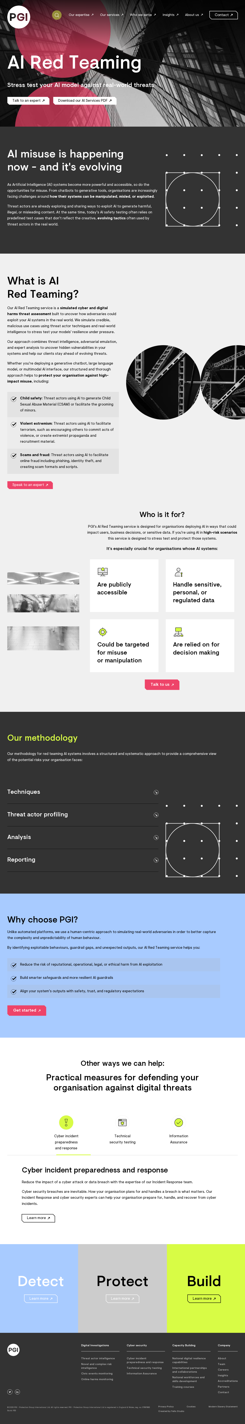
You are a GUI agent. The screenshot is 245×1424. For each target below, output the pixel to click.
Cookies (191, 1407)
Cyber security (137, 1345)
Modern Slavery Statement (223, 1407)
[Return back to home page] (13, 1350)
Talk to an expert (26, 101)
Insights (168, 15)
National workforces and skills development (188, 1379)
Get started (24, 1011)
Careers (223, 1370)
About (222, 1358)
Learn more (36, 1218)
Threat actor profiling (37, 815)
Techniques (23, 792)
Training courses (183, 1387)
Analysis (19, 838)
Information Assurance (142, 1373)
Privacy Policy (166, 1407)
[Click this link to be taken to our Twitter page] (9, 1392)
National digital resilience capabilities (189, 1360)
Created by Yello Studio (171, 1411)
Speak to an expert (28, 485)
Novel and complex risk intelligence (96, 1366)
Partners (223, 1386)
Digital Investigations (95, 1345)
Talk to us (160, 685)
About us (192, 15)
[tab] (66, 1133)
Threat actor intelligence (98, 1358)
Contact (222, 15)
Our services (109, 15)
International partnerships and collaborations (189, 1370)
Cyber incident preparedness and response (145, 1360)
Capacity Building (183, 1345)
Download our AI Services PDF (83, 101)
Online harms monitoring (97, 1379)
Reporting (21, 860)
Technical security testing (144, 1368)
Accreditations (228, 1381)
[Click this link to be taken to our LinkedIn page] (17, 1392)
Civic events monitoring (97, 1373)
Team (221, 1364)
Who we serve (141, 15)
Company (224, 1345)
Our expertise (79, 15)
